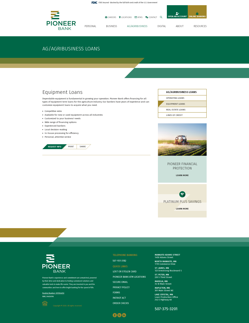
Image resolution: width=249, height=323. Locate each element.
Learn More (182, 175)
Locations (126, 17)
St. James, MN (162, 268)
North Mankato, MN (165, 261)
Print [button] (71, 146)
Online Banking (197, 16)
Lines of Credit (174, 115)
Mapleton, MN (162, 288)
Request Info (54, 147)
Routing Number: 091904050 (53, 293)
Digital (161, 26)
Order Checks (121, 303)
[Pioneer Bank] (61, 20)
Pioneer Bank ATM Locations (129, 277)
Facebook (115, 315)
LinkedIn (124, 315)
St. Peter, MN (162, 274)
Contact (153, 17)
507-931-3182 (119, 260)
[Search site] (161, 17)
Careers (112, 17)
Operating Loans (175, 98)
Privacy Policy (121, 287)
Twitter (119, 315)
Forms (116, 292)
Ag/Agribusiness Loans (71, 48)
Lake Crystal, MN (164, 294)
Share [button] (83, 146)
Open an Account (177, 16)
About (180, 26)
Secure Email (120, 282)
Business (111, 26)
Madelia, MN (161, 281)
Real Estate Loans (175, 109)
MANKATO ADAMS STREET (167, 254)
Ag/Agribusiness (137, 26)
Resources (200, 26)
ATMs (140, 17)
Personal (90, 26)
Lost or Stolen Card (124, 271)
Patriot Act (119, 298)
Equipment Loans (175, 104)
